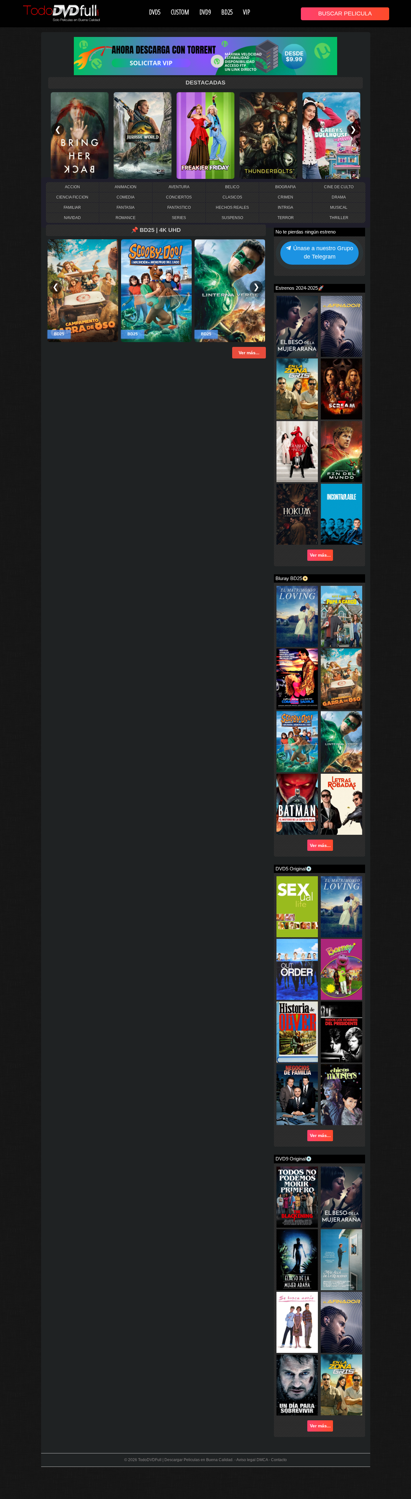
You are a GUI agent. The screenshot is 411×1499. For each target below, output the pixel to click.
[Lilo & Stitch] (81, 135)
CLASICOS (232, 197)
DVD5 (155, 11)
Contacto (279, 1460)
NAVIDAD (72, 218)
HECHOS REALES (232, 207)
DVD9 (205, 11)
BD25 (227, 11)
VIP (246, 11)
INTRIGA (285, 207)
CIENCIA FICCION (72, 197)
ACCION (72, 187)
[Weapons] (333, 135)
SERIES (179, 218)
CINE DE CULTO (339, 187)
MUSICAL (338, 207)
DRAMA (339, 197)
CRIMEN (285, 197)
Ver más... (320, 555)
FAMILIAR (72, 207)
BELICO (232, 187)
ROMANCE (126, 218)
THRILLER (338, 218)
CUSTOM (180, 11)
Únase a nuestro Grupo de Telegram (322, 252)
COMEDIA (126, 197)
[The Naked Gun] (207, 135)
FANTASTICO (179, 207)
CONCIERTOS (179, 197)
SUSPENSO (232, 218)
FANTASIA (126, 207)
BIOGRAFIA (285, 187)
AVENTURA (179, 187)
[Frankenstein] (144, 135)
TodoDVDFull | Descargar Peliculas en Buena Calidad (185, 1460)
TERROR (285, 218)
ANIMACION (125, 187)
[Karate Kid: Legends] (270, 135)
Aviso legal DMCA (252, 1460)
